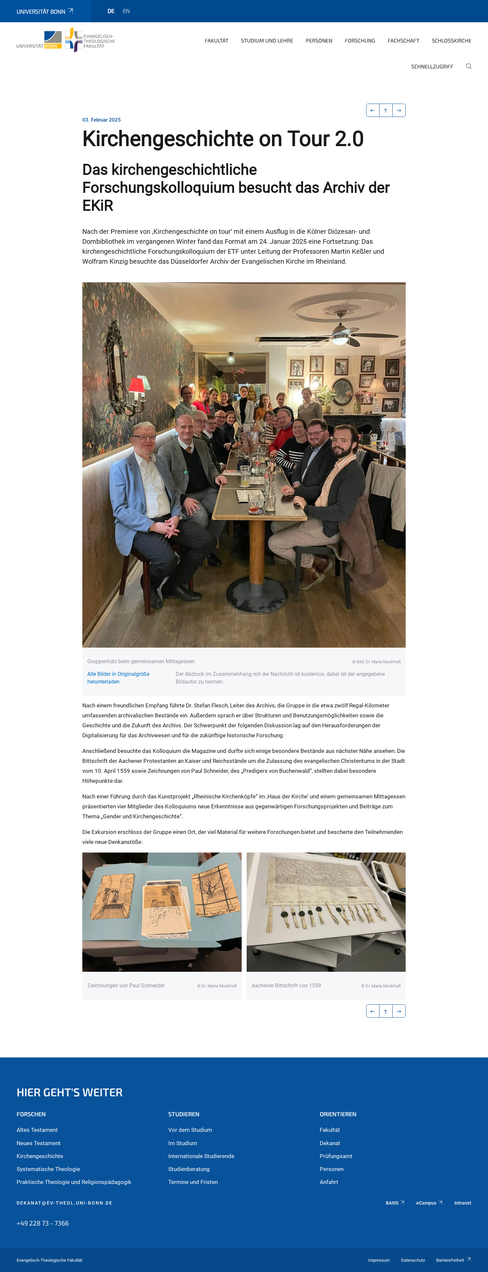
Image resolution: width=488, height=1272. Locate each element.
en (126, 10)
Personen (319, 40)
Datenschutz (413, 1260)
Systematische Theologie (48, 1169)
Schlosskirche (451, 40)
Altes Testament (37, 1130)
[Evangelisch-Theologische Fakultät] (66, 39)
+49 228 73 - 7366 (43, 1223)
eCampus (426, 1203)
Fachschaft (403, 40)
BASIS (392, 1203)
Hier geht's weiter (70, 1092)
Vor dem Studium (190, 1130)
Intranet (462, 1203)
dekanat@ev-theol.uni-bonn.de (65, 1203)
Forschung (360, 40)
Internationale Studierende (201, 1156)
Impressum (379, 1260)
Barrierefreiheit (450, 1260)
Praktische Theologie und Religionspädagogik (74, 1182)
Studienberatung (189, 1169)
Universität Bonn (41, 11)
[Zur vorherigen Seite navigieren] (373, 110)
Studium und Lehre (267, 40)
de (111, 10)
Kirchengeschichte (40, 1156)
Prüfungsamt (336, 1156)
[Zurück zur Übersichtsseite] (386, 110)
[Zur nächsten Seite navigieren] (399, 110)
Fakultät (216, 40)
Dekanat (330, 1143)
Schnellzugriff (432, 66)
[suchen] (466, 71)
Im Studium (182, 1143)
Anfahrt (329, 1182)
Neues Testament (39, 1143)
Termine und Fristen (193, 1182)
